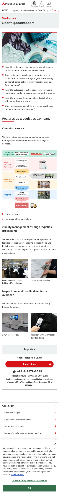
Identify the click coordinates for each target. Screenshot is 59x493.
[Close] (55, 443)
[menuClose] (55, 4)
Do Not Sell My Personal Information (29, 481)
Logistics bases (12, 214)
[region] (29, 466)
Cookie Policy (17, 474)
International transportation (18, 219)
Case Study (8, 406)
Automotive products (14, 426)
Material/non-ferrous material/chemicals (23, 433)
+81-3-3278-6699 (29, 371)
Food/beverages (12, 412)
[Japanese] (34, 3)
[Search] (41, 3)
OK (29, 488)
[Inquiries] (49, 3)
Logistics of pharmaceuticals (17, 419)
